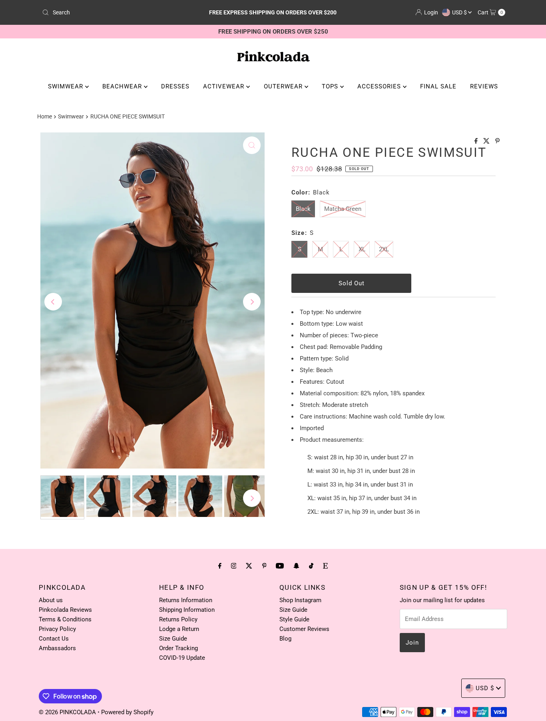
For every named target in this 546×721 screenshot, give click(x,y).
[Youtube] (280, 566)
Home (44, 116)
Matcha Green (342, 208)
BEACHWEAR (123, 86)
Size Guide (173, 638)
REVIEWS (484, 86)
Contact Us (54, 638)
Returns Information (185, 600)
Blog (285, 638)
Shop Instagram (300, 600)
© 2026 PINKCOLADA (68, 712)
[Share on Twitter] (487, 141)
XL (362, 249)
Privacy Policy (57, 629)
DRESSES (175, 86)
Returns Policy (178, 619)
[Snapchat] (296, 566)
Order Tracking (178, 648)
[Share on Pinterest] (497, 141)
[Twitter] (249, 566)
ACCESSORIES (380, 86)
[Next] (252, 301)
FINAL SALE (438, 86)
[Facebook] (219, 566)
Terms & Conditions (65, 619)
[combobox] (115, 12)
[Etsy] (325, 566)
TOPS (331, 86)
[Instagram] (234, 566)
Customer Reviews (304, 629)
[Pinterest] (264, 566)
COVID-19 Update (182, 657)
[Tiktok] (311, 566)
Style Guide (294, 619)
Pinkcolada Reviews (65, 609)
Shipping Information (187, 609)
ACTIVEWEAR (224, 86)
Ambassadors (57, 648)
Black (303, 208)
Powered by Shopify (127, 712)
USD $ (460, 12)
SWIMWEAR (66, 86)
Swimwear (71, 116)
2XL (384, 249)
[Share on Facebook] (476, 141)
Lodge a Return (179, 629)
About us (51, 600)
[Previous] (53, 301)
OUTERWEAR (284, 86)
